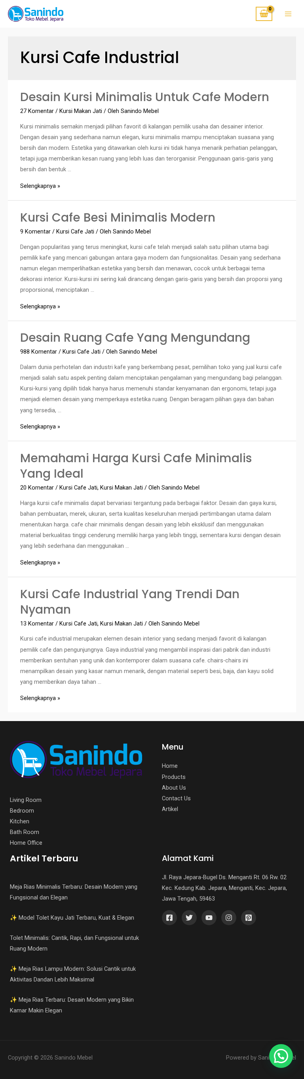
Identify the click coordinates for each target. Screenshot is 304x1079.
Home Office (26, 842)
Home (170, 765)
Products (174, 777)
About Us (174, 787)
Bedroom (22, 810)
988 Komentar (38, 351)
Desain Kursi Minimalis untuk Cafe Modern (144, 96)
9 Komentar (35, 231)
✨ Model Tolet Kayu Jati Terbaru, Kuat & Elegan (72, 917)
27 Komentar (37, 111)
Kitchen (19, 821)
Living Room (26, 800)
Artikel (170, 809)
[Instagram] (228, 917)
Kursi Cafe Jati (75, 231)
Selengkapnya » (40, 185)
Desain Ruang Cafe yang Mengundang (135, 337)
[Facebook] (169, 917)
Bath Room (24, 832)
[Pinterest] (248, 917)
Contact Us (176, 798)
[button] (281, 1056)
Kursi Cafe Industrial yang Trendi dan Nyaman (129, 601)
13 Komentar (37, 623)
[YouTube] (209, 917)
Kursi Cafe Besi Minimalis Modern (117, 217)
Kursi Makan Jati (80, 111)
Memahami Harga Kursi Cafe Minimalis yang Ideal (136, 466)
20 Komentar (37, 487)
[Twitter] (189, 917)
